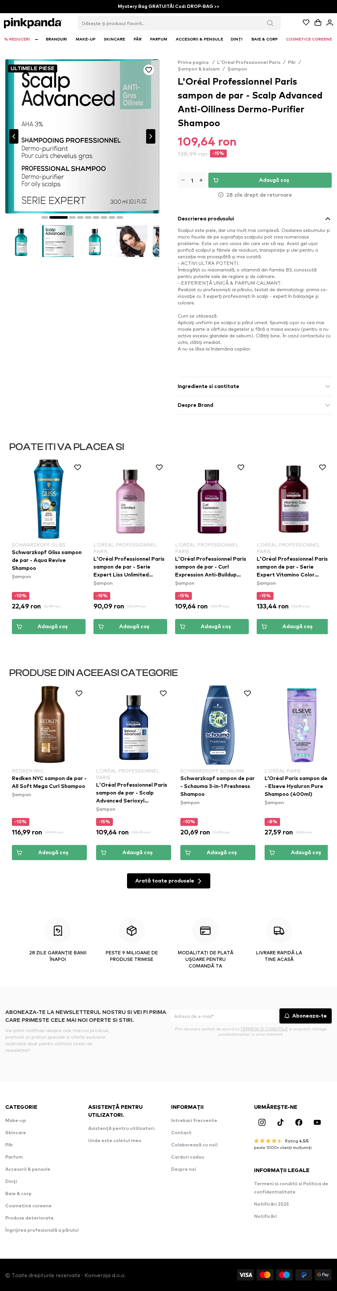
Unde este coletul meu (115, 1140)
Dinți (11, 1181)
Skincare (15, 1133)
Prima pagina (196, 62)
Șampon (237, 69)
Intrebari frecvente (194, 1120)
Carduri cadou (187, 1157)
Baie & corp (18, 1194)
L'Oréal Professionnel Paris (248, 62)
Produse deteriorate (29, 1218)
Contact (181, 1133)
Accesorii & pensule (27, 1169)
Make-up (15, 1120)
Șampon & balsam (199, 69)
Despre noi (183, 1169)
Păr (292, 62)
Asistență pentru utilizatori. (121, 1128)
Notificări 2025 (271, 1204)
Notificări (265, 1216)
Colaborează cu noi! (194, 1145)
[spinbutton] (192, 180)
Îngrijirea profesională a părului (42, 1230)
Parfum (14, 1157)
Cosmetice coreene (28, 1206)
